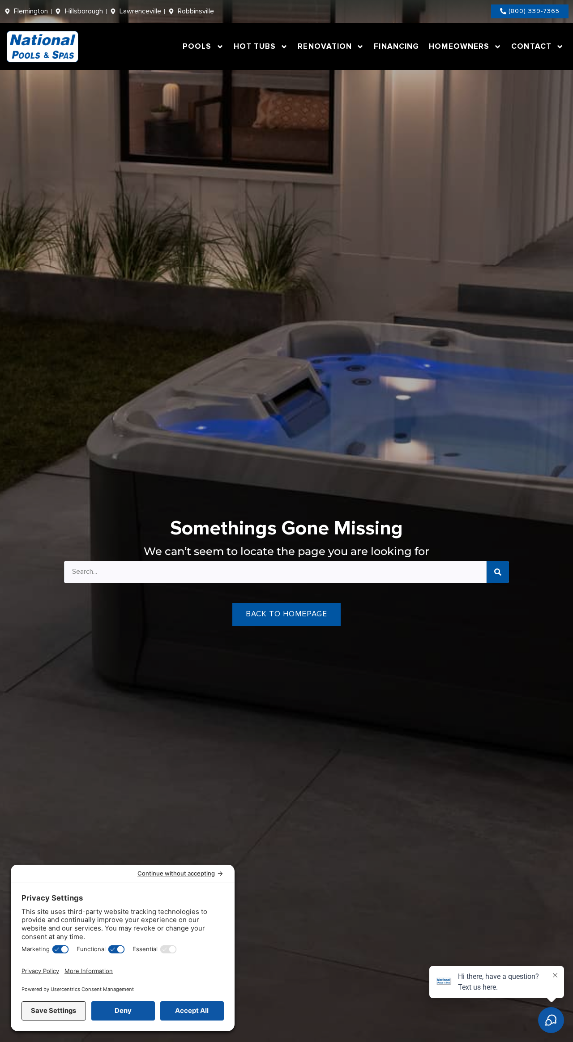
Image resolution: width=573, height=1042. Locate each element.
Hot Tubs (255, 46)
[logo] (42, 47)
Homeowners (459, 46)
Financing (396, 46)
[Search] (498, 572)
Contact (531, 46)
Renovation (325, 46)
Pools (197, 46)
